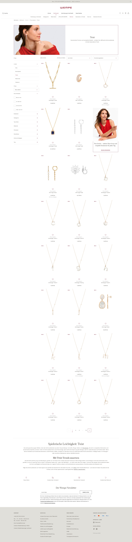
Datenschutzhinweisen (49, 503)
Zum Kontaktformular (19, 523)
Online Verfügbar (18, 138)
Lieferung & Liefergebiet (46, 529)
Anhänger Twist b (105, 192)
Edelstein (16, 113)
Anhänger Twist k (52, 371)
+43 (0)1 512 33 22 (19, 516)
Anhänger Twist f (52, 282)
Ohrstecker (85, 448)
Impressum (69, 534)
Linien (15, 64)
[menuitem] (120, 13)
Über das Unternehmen (73, 516)
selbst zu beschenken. (79, 469)
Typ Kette (16, 121)
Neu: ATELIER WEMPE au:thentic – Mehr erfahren (66, 1)
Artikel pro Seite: (61, 57)
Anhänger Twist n (52, 417)
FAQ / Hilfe (43, 521)
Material (16, 126)
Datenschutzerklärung (72, 529)
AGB (68, 531)
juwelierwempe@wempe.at (47, 501)
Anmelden (86, 492)
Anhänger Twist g (79, 282)
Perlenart (16, 130)
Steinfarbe (16, 134)
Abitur (75, 467)
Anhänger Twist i (53, 327)
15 (86, 430)
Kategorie (16, 117)
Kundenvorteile (44, 518)
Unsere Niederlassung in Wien (21, 525)
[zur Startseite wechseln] (66, 7)
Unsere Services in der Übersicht (48, 516)
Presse (68, 526)
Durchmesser (17, 93)
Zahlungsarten (44, 531)
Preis (15, 86)
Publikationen (70, 523)
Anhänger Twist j (79, 327)
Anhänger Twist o (79, 417)
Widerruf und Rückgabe (46, 526)
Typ (15, 142)
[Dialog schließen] (131, 1)
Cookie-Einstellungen (45, 536)
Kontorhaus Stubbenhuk (73, 518)
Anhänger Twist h (105, 282)
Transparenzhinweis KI (72, 536)
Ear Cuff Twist (79, 100)
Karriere (69, 521)
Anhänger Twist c (52, 238)
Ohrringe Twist (79, 146)
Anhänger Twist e (105, 238)
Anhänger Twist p (105, 417)
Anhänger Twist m (105, 371)
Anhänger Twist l (79, 371)
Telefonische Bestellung (46, 523)
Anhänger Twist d (79, 238)
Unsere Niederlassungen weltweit (22, 528)
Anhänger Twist (53, 100)
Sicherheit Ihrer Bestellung (47, 534)
